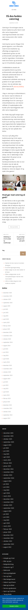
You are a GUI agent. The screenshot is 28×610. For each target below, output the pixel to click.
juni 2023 (5, 385)
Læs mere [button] (15, 602)
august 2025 (6, 306)
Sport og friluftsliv (9, 591)
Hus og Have (7, 576)
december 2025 (7, 293)
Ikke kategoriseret (9, 579)
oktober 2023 (7, 372)
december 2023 (7, 365)
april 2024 (6, 359)
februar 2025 (7, 326)
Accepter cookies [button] (14, 606)
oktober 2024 (7, 339)
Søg (3, 250)
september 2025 (7, 302)
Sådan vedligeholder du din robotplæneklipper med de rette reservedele (14, 277)
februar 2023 (7, 398)
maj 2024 (5, 355)
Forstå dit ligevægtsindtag (12, 267)
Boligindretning (8, 564)
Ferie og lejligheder (9, 573)
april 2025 (6, 319)
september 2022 (7, 415)
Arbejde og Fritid (8, 558)
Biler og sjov (7, 561)
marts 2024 (6, 362)
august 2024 (6, 345)
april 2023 (6, 392)
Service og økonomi (9, 588)
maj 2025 (5, 316)
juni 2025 (5, 312)
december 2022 (7, 405)
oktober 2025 (7, 299)
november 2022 (7, 408)
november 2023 (7, 369)
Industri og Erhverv (9, 582)
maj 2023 (5, 388)
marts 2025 (6, 322)
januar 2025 (6, 329)
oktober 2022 (7, 411)
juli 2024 (5, 349)
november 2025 (7, 296)
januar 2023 (6, 402)
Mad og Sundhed (14, 227)
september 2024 (7, 342)
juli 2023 (5, 382)
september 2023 (7, 375)
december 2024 (7, 332)
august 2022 (6, 418)
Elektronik (6, 570)
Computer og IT (8, 567)
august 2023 (6, 378)
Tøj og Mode (7, 594)
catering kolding (18, 86)
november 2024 (7, 335)
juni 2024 (5, 352)
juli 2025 (5, 309)
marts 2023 (6, 395)
